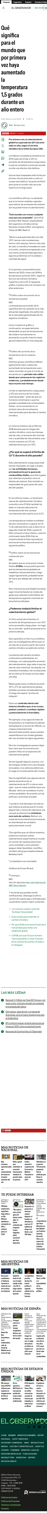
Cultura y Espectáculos (21, 1446)
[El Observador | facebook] (30, 1422)
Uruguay (6, 2)
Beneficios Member (26, 1435)
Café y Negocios (20, 1439)
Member (12, 1435)
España (31, 1457)
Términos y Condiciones (11, 1505)
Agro (26, 1443)
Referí (40, 1435)
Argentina (17, 2)
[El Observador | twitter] (26, 1422)
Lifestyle (39, 1446)
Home (3, 1435)
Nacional (5, 1439)
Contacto (5, 1508)
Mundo (4, 1446)
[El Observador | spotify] (34, 1427)
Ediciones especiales (11, 1454)
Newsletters (7, 1457)
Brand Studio (37, 1443)
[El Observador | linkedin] (29, 1427)
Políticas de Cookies (9, 1497)
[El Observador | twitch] (44, 1427)
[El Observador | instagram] (35, 1422)
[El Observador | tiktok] (44, 1422)
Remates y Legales (30, 1450)
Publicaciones (30, 1454)
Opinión (5, 1450)
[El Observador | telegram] (39, 1427)
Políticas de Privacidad (10, 1501)
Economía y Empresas (11, 1443)
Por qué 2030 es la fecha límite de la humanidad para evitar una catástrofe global (28, 927)
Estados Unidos (8, 1461)
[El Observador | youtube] (40, 1422)
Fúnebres (14, 1450)
